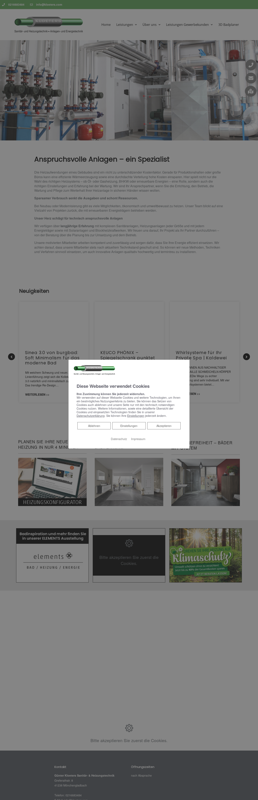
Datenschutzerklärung (91, 416)
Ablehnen (94, 426)
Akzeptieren (164, 426)
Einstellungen (128, 426)
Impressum (138, 439)
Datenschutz (119, 439)
